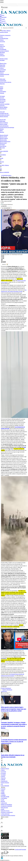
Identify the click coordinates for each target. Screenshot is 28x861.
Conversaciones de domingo (7, 127)
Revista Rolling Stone (5, 141)
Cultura (2, 68)
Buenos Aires (3, 63)
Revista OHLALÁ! (4, 135)
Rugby (1, 88)
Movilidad (2, 52)
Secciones (4, 17)
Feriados (2, 102)
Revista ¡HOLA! (3, 137)
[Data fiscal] (2, 858)
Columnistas (3, 80)
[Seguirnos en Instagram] (2, 827)
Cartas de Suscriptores (5, 82)
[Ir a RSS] (2, 831)
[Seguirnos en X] (2, 823)
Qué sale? (2, 112)
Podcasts (2, 105)
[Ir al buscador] (2, 9)
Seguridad (2, 65)
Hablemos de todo (4, 74)
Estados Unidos (4, 58)
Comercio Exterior (4, 51)
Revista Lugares (4, 138)
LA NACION (4, 175)
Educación (2, 66)
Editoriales (2, 79)
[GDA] (5, 854)
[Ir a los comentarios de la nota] (3, 256)
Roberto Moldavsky (7, 689)
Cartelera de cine (4, 113)
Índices (2, 54)
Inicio (3, 15)
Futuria (2, 44)
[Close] (2, 759)
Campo (2, 48)
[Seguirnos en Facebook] (2, 819)
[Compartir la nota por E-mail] (5, 262)
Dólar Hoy (2, 46)
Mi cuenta (4, 23)
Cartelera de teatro (4, 115)
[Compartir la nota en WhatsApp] (3, 258)
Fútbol (1, 87)
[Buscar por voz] (26, 28)
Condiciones (18, 849)
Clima (1, 37)
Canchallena (3, 91)
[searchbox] (13, 28)
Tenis (1, 90)
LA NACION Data (4, 38)
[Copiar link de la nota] (2, 260)
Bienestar (2, 71)
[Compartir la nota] (2, 258)
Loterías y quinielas (4, 104)
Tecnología (2, 99)
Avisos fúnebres (4, 122)
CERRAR (2, 0)
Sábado (2, 129)
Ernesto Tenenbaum (6, 688)
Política (9, 175)
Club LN (3, 21)
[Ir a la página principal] (14, 13)
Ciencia (2, 73)
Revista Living (3, 140)
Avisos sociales (3, 124)
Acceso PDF (3, 119)
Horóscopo (3, 101)
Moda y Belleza (3, 107)
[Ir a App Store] (5, 838)
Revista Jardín (3, 143)
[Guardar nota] (2, 256)
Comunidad (3, 69)
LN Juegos (2, 96)
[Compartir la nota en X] (3, 262)
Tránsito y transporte (5, 35)
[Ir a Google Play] (5, 835)
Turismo (2, 97)
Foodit (3, 19)
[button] (14, 98)
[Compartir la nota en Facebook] (2, 262)
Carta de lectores (4, 126)
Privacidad (23, 849)
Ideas (1, 130)
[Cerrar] (22, 25)
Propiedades (3, 49)
